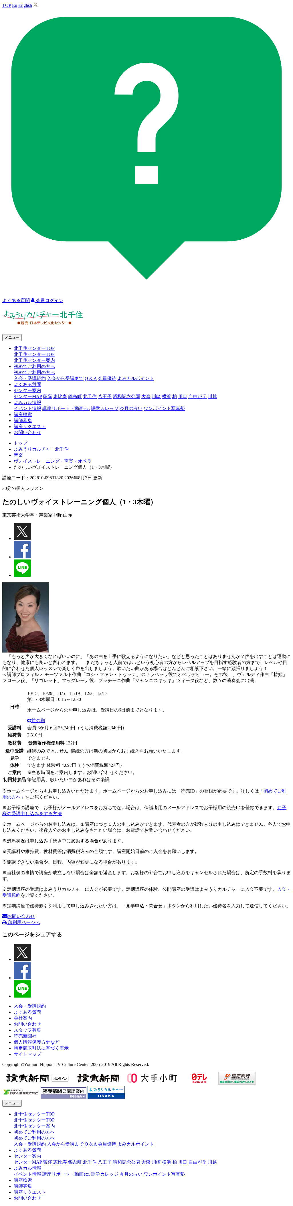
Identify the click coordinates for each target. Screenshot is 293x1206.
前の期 (38, 720)
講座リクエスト (30, 426)
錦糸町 (75, 396)
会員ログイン (49, 300)
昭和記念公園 (126, 396)
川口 (182, 396)
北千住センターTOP (34, 354)
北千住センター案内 (34, 360)
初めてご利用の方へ (34, 372)
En (14, 5)
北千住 (90, 396)
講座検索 (23, 414)
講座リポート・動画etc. (66, 408)
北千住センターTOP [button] (34, 348)
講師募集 (23, 420)
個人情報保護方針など (37, 1042)
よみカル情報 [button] (27, 402)
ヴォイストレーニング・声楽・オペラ (53, 461)
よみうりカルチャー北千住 (41, 449)
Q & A (91, 378)
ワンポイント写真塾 (164, 408)
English (25, 5)
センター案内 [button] (27, 390)
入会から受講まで (65, 378)
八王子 (105, 396)
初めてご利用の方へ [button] (34, 366)
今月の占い (131, 408)
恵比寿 (60, 396)
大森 (146, 396)
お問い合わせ (27, 432)
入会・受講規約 (30, 378)
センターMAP (28, 396)
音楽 (18, 455)
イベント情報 (27, 408)
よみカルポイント (135, 378)
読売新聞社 (25, 1036)
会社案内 (23, 1018)
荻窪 (47, 396)
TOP (6, 5)
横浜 (166, 396)
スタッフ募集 (27, 1030)
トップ (20, 443)
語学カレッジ (104, 408)
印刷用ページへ (23, 922)
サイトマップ (27, 1054)
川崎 (156, 396)
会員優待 (107, 378)
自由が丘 (197, 396)
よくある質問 (27, 384)
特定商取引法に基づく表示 (41, 1048)
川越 (212, 396)
